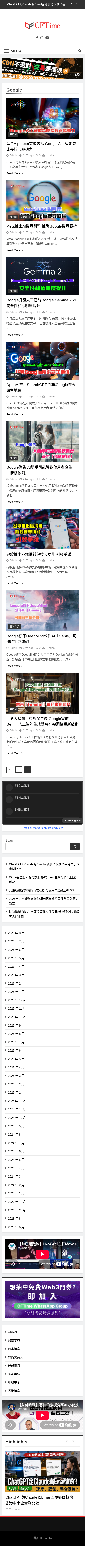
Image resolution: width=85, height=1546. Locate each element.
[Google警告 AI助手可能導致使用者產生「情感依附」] (42, 441)
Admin (14, 155)
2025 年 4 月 (16, 1067)
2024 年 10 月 (17, 1117)
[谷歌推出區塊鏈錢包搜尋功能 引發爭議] (42, 529)
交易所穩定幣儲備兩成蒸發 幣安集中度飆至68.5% (41, 890)
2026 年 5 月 (16, 958)
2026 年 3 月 (16, 975)
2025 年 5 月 (16, 1059)
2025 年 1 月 (16, 1092)
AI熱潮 (13, 134)
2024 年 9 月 (16, 1126)
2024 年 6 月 (16, 1151)
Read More (13, 173)
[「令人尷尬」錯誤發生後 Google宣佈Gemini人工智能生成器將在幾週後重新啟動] (42, 693)
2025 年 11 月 (17, 1008)
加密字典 (14, 1340)
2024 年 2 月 (16, 1185)
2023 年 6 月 (16, 1227)
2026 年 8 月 (16, 933)
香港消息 (14, 1391)
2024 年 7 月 (16, 1143)
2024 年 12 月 (17, 1101)
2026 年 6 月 (16, 949)
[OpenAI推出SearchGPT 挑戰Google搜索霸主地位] (42, 361)
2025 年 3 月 (16, 1075)
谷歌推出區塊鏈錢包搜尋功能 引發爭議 (38, 554)
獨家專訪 (14, 1374)
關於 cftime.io (42, 1538)
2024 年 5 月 (16, 1159)
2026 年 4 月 (16, 966)
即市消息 (14, 1349)
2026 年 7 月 (16, 941)
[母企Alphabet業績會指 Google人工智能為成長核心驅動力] (42, 118)
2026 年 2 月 (16, 983)
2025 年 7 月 (16, 1042)
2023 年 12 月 (17, 1201)
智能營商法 (15, 1357)
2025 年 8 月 (16, 1033)
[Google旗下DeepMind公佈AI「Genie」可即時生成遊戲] (42, 610)
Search (10, 840)
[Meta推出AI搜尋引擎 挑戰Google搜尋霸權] (42, 200)
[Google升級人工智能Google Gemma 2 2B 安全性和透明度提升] (42, 276)
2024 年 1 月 (16, 1193)
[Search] (75, 846)
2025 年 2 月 (16, 1084)
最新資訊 (25, 217)
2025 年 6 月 (16, 1050)
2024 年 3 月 (16, 1176)
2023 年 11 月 (17, 1210)
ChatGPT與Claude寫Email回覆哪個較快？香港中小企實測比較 (37, 4)
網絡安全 (14, 1382)
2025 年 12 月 (17, 1000)
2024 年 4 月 (16, 1168)
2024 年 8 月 (16, 1134)
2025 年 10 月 (17, 1017)
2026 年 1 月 (16, 991)
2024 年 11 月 (17, 1109)
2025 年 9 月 (16, 1025)
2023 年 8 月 (16, 1218)
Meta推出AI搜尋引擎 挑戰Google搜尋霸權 (41, 226)
